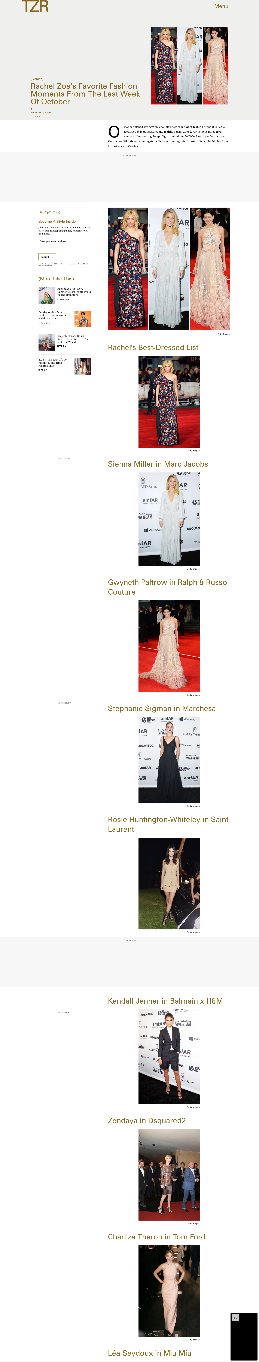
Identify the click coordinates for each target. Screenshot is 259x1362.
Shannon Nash (42, 112)
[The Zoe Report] (35, 6)
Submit (45, 256)
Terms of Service (83, 264)
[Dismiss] (254, 1315)
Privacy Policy (47, 265)
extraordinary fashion (188, 127)
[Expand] (233, 1315)
